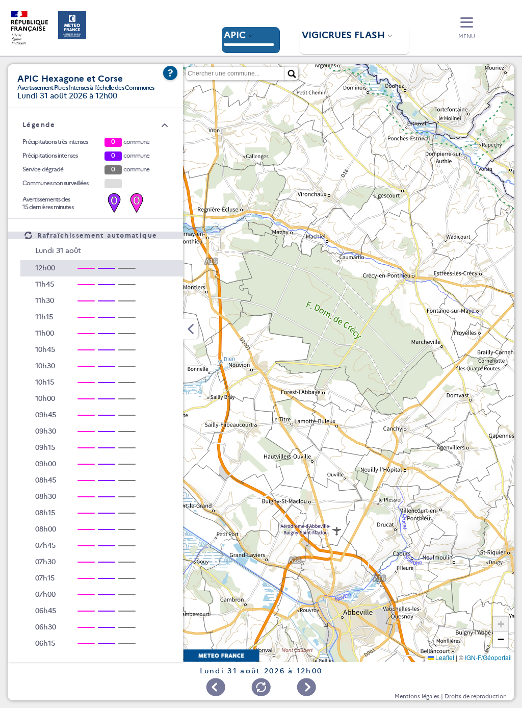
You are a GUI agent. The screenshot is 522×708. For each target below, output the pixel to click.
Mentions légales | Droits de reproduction (451, 696)
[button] (466, 28)
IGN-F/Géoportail (488, 657)
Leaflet (444, 657)
